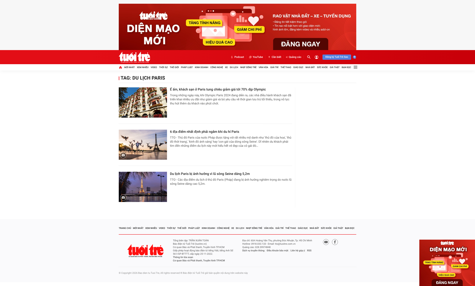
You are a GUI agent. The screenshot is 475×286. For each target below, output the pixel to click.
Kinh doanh (201, 67)
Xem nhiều (143, 67)
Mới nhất (129, 67)
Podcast (239, 57)
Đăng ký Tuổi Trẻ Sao (336, 57)
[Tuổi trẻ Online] (145, 250)
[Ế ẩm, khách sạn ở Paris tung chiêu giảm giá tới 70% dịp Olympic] (143, 102)
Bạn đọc (346, 67)
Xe (226, 67)
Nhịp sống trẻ (248, 67)
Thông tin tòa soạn (183, 257)
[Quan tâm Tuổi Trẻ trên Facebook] (335, 242)
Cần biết (276, 57)
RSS (309, 250)
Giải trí (274, 67)
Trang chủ (125, 228)
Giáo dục (298, 67)
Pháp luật (187, 67)
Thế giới (174, 67)
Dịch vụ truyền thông (253, 250)
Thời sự (163, 67)
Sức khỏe (322, 67)
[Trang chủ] (120, 67)
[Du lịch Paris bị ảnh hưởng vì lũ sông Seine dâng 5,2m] (143, 187)
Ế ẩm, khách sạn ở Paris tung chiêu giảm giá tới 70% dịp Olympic (218, 89)
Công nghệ (216, 67)
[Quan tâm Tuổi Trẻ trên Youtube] (326, 242)
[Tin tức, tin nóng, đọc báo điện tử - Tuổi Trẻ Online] (134, 57)
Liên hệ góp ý (298, 250)
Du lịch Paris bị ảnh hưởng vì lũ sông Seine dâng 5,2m (210, 174)
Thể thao (286, 67)
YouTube (258, 57)
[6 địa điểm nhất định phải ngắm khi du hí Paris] (143, 145)
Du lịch (234, 67)
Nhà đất (310, 67)
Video (154, 67)
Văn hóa (263, 67)
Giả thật (335, 67)
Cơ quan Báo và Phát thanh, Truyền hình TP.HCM (199, 260)
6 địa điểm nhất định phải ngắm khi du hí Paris (204, 132)
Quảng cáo (295, 57)
